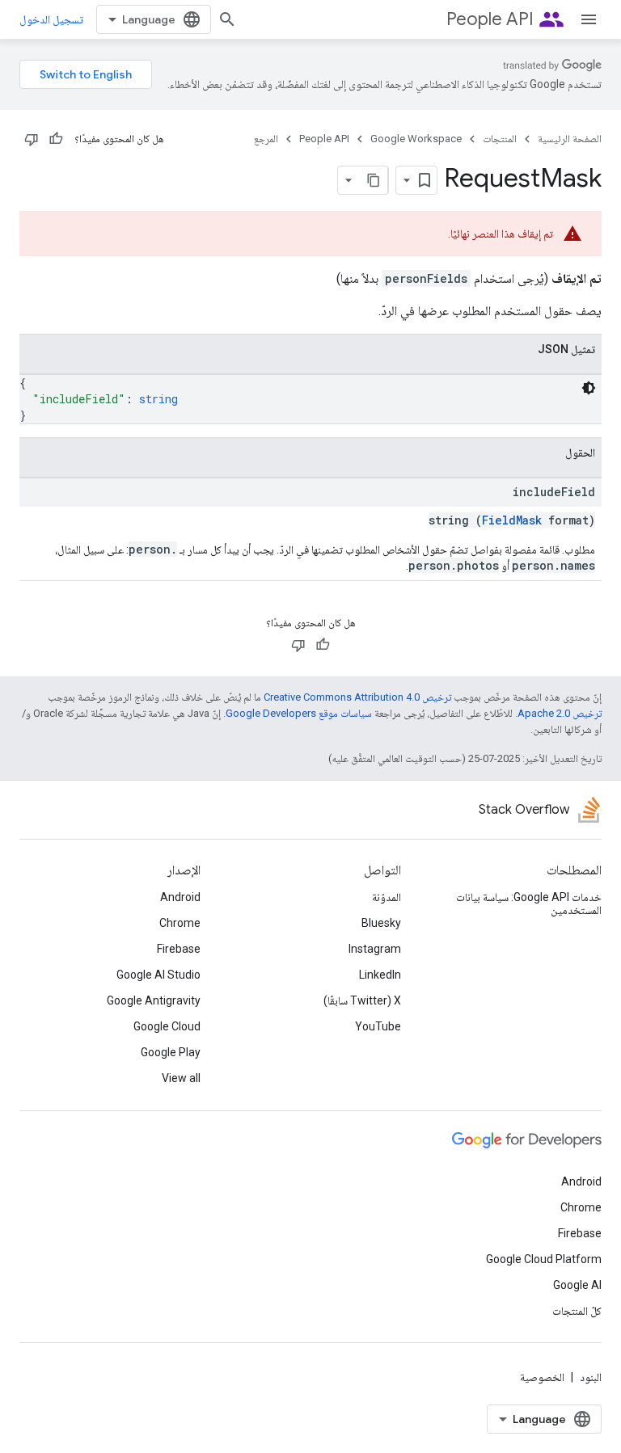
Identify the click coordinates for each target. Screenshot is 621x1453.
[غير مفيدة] (31, 139)
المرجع (266, 139)
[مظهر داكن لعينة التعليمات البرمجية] (589, 388)
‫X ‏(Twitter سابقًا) (362, 1000)
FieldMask (512, 520)
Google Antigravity (154, 1000)
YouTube (378, 1026)
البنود (591, 1377)
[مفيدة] (56, 139)
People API (490, 19)
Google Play (171, 1052)
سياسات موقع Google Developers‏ (299, 713)
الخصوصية (542, 1377)
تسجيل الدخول (51, 19)
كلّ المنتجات (577, 1310)
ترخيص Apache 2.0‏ (560, 713)
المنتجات (500, 139)
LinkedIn (380, 974)
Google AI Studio (158, 974)
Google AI (577, 1284)
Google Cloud (167, 1026)
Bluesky (381, 922)
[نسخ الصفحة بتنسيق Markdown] (373, 180)
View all (181, 1078)
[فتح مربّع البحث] (227, 19)
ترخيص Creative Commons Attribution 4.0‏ (357, 697)
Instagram (375, 948)
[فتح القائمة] (588, 19)
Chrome (180, 922)
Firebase (179, 948)
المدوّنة (386, 897)
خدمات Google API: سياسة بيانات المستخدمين (529, 903)
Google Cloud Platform (544, 1259)
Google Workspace (416, 139)
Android (180, 897)
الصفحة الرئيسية (570, 139)
